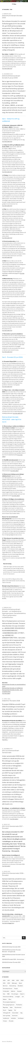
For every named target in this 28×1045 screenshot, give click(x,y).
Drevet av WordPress (7, 1041)
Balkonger (14, 983)
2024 (8, 983)
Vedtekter (13, 1018)
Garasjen (19, 991)
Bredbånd (20, 985)
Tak (15, 1010)
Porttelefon (19, 1004)
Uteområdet (15, 1013)
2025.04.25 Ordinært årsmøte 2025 (11, 947)
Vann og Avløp (6, 1015)
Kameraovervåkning (8, 996)
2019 (17, 980)
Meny (14, 4)
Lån (23, 996)
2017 (8, 980)
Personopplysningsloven (9, 1002)
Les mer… (5, 739)
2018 (13, 980)
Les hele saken (14, 470)
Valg (21, 1013)
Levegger (17, 996)
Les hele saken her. (7, 351)
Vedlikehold (6, 1018)
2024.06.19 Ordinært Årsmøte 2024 (11, 962)
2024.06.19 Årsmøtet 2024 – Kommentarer (13, 959)
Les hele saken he (17, 413)
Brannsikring (12, 985)
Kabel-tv (22, 994)
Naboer (5, 999)
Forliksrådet (6, 991)
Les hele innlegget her (8, 923)
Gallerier (13, 991)
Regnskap (5, 1007)
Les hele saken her (7, 68)
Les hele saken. (14, 819)
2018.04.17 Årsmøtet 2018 (11, 701)
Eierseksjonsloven (7, 988)
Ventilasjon (21, 1018)
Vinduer (5, 1021)
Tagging (10, 1010)
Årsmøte (11, 1021)
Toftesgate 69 (6, 1013)
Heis (4, 994)
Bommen (5, 985)
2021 (4, 983)
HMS (8, 994)
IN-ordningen (14, 994)
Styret (4, 1010)
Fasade (16, 988)
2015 (4, 980)
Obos (10, 999)
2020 (22, 980)
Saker (11, 1007)
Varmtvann (15, 1015)
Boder (20, 983)
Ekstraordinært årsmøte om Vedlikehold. (12, 688)
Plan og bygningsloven (8, 1004)
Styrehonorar (18, 1007)
